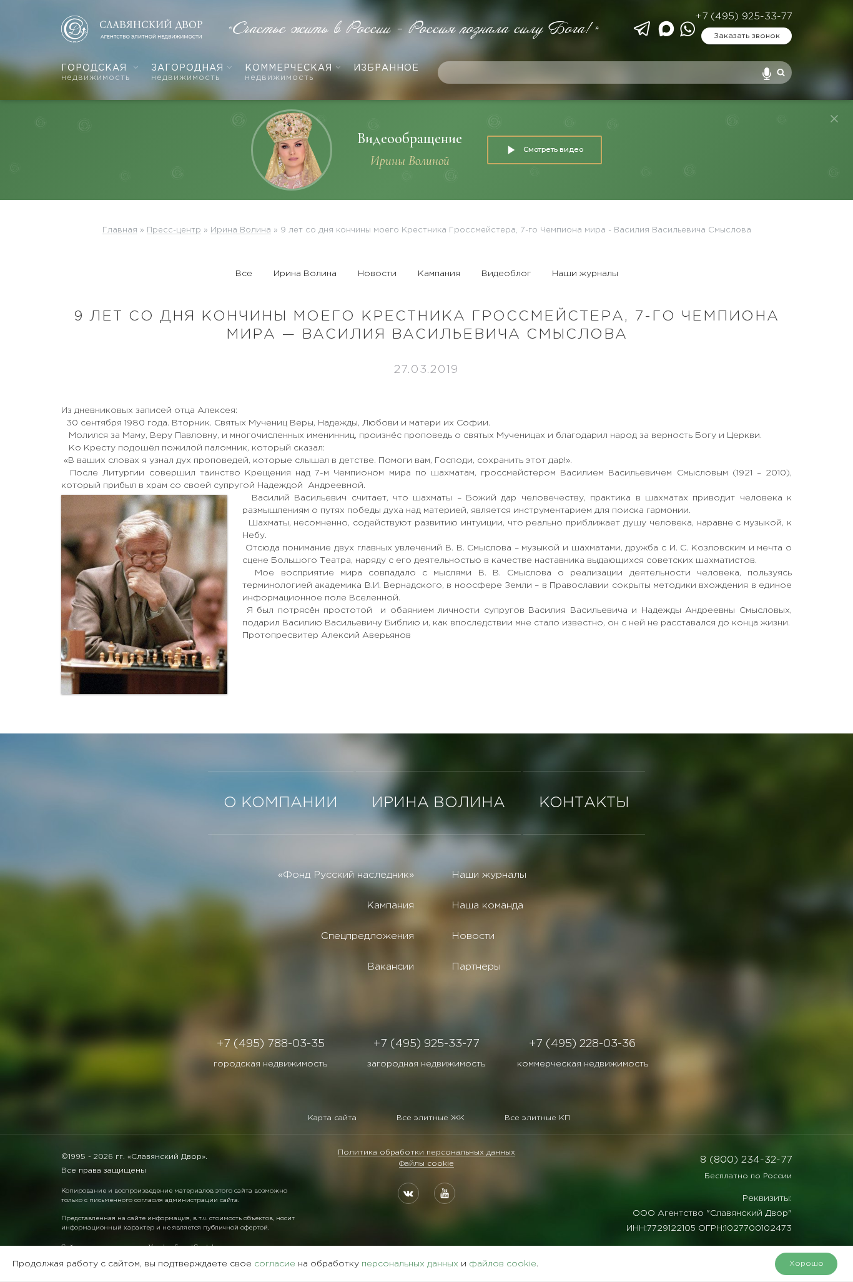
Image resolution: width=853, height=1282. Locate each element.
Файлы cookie (426, 1163)
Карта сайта (332, 1118)
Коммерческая (288, 72)
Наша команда (487, 905)
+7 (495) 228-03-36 (582, 1044)
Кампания (439, 273)
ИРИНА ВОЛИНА (438, 803)
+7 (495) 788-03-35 (271, 1044)
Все (243, 273)
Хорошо (806, 1263)
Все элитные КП (537, 1118)
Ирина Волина (305, 273)
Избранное (386, 68)
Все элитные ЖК (431, 1118)
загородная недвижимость (426, 1064)
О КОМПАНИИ (281, 803)
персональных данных (410, 1264)
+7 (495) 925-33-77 (743, 16)
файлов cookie (502, 1264)
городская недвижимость (270, 1064)
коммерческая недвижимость (582, 1064)
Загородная (187, 72)
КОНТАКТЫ (584, 803)
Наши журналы (585, 273)
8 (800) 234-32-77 (746, 1160)
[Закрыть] (834, 118)
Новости (377, 273)
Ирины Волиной (410, 161)
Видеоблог (506, 273)
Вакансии (390, 966)
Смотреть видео (553, 149)
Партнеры (476, 966)
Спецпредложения (367, 936)
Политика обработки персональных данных (426, 1152)
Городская (95, 72)
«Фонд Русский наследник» (346, 875)
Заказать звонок (747, 35)
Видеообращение (409, 138)
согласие (274, 1264)
